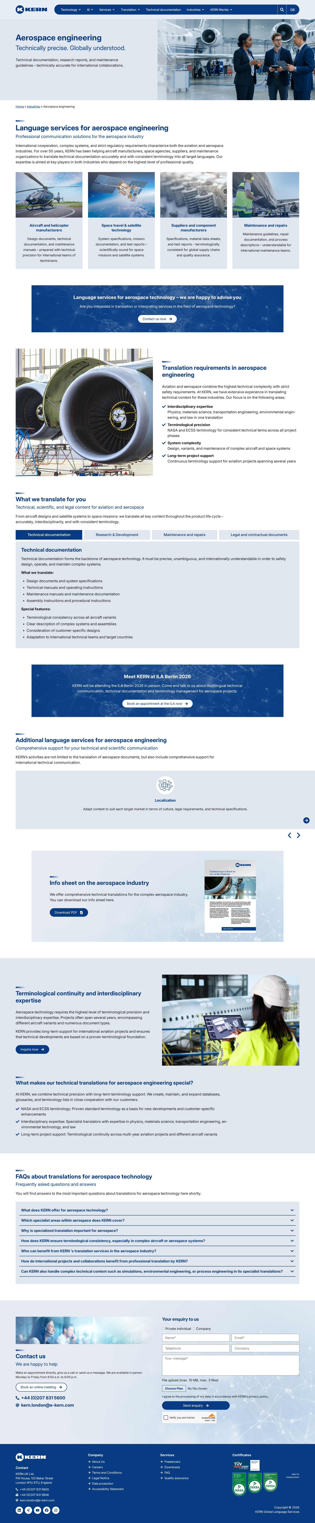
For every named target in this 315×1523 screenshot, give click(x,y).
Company (203, 1329)
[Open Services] (113, 9)
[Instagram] (55, 1510)
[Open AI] (92, 9)
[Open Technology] (79, 9)
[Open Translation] (138, 9)
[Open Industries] (203, 9)
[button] (292, 9)
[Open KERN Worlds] (231, 9)
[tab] (49, 535)
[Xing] (28, 1510)
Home (20, 106)
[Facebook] (46, 1510)
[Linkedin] (19, 1510)
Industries (33, 106)
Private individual (178, 1329)
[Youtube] (37, 1510)
